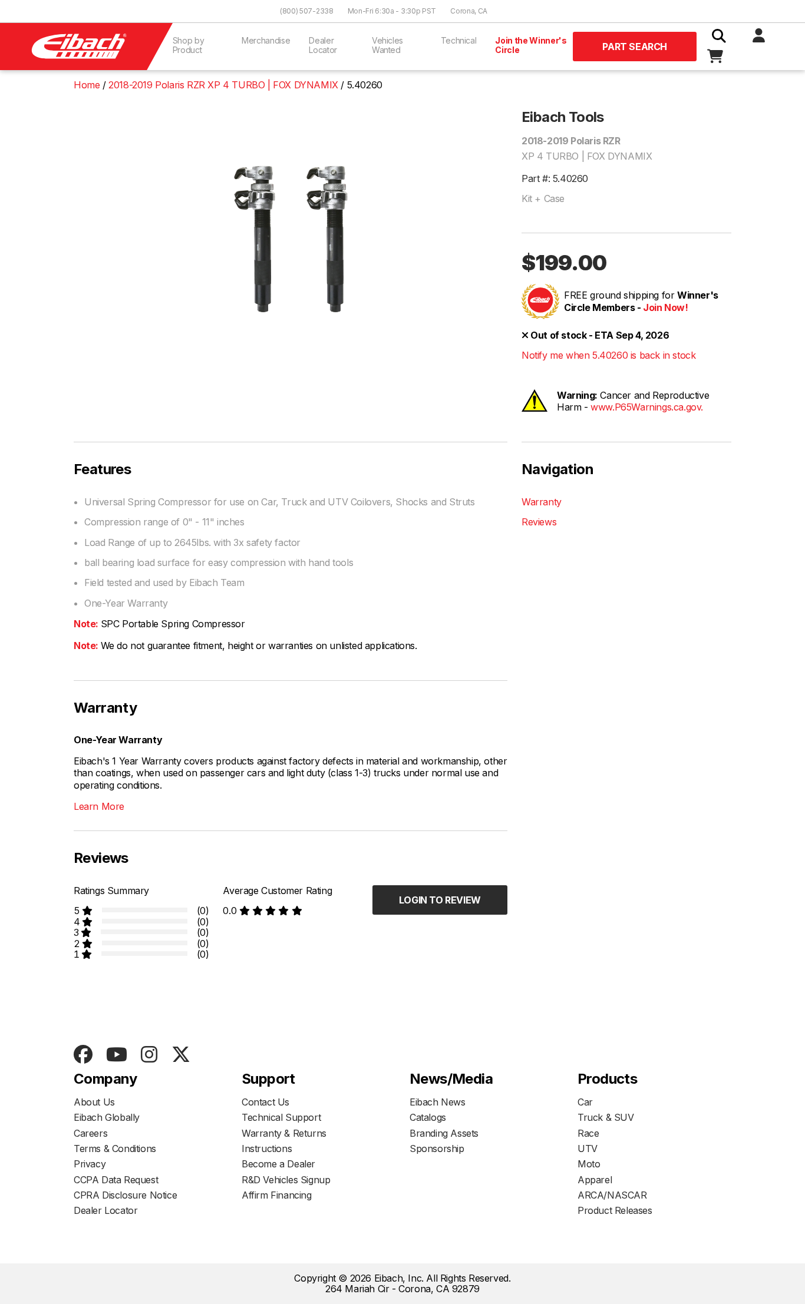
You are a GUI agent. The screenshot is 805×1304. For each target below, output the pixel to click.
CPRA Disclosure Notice (125, 1195)
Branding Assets (444, 1133)
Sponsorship (437, 1148)
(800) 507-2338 (307, 10)
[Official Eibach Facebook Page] (83, 1055)
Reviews (539, 522)
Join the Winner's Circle (530, 45)
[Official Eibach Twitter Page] (180, 1055)
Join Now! (665, 307)
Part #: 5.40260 (555, 178)
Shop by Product (188, 45)
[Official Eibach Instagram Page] (149, 1055)
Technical (459, 40)
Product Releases (615, 1210)
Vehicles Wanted (387, 45)
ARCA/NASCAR (612, 1195)
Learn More (99, 806)
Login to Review (440, 900)
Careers (90, 1133)
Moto (589, 1164)
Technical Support (281, 1117)
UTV (588, 1148)
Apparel (595, 1179)
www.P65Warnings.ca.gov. (646, 407)
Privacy (89, 1164)
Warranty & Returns (284, 1133)
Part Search (634, 46)
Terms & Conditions (115, 1148)
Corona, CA (468, 10)
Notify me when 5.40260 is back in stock (608, 355)
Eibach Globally (107, 1117)
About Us (94, 1102)
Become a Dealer (278, 1164)
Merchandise (266, 40)
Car (585, 1102)
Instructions (267, 1148)
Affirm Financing (277, 1195)
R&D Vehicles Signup (286, 1179)
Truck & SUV (606, 1117)
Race (588, 1133)
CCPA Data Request (116, 1179)
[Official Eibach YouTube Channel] (116, 1055)
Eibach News (438, 1102)
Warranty (542, 502)
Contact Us (265, 1102)
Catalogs (428, 1117)
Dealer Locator (323, 45)
